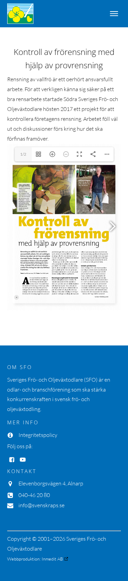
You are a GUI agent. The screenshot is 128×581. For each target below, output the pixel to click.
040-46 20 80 (34, 495)
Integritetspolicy (37, 434)
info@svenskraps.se (41, 505)
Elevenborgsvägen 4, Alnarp (50, 483)
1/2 (23, 154)
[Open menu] (114, 14)
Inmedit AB (52, 559)
